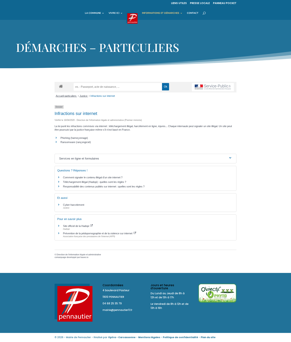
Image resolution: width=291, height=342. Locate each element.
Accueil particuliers (66, 95)
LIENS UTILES (179, 3)
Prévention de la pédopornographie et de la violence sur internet (98, 233)
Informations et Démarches (160, 13)
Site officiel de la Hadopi (76, 226)
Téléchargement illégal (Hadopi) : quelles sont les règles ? (94, 181)
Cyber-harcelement (73, 204)
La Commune (93, 13)
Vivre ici (114, 13)
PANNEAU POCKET (224, 3)
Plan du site (208, 337)
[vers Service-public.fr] (213, 87)
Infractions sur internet (102, 95)
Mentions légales (149, 337)
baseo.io (84, 257)
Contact (192, 13)
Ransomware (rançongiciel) (75, 142)
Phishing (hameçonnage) (74, 137)
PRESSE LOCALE (200, 3)
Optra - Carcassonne (122, 337)
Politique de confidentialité (180, 337)
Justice (83, 95)
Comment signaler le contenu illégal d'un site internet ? (92, 177)
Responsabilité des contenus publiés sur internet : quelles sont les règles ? (103, 186)
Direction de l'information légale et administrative (79, 254)
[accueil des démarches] (61, 86)
